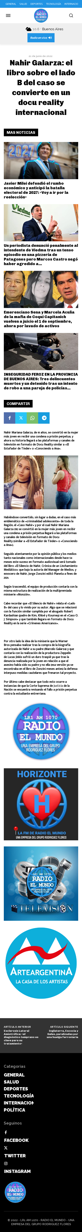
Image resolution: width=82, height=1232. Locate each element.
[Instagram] (5, 1163)
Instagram (17, 1171)
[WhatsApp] (32, 418)
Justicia (58, 685)
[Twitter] (21, 418)
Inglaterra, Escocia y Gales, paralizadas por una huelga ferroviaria (62, 1034)
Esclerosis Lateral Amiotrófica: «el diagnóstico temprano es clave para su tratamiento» (21, 1037)
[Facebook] (9, 418)
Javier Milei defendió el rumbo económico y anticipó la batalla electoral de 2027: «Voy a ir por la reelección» (36, 190)
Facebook (16, 1140)
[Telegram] (44, 418)
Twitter (15, 1155)
